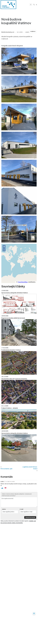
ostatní (27, 32)
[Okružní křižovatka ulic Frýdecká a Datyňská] (19, 392)
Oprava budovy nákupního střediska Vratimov (14, 293)
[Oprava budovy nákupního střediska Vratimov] (19, 304)
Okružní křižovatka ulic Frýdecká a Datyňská (14, 379)
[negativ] (5, 488)
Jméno (4, 509)
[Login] (36, 4)
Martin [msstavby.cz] (7, 32)
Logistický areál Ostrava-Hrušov (30, 467)
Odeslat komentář (30, 517)
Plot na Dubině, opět (6, 468)
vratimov (32, 31)
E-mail (21, 509)
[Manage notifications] (34, 613)
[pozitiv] (2, 488)
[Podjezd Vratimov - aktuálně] (19, 419)
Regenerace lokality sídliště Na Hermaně (13, 318)
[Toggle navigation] (30, 5)
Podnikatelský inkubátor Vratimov (11, 350)
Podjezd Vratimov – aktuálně (9, 408)
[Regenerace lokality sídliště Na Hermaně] (19, 332)
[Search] (34, 4)
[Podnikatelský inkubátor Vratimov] (19, 363)
